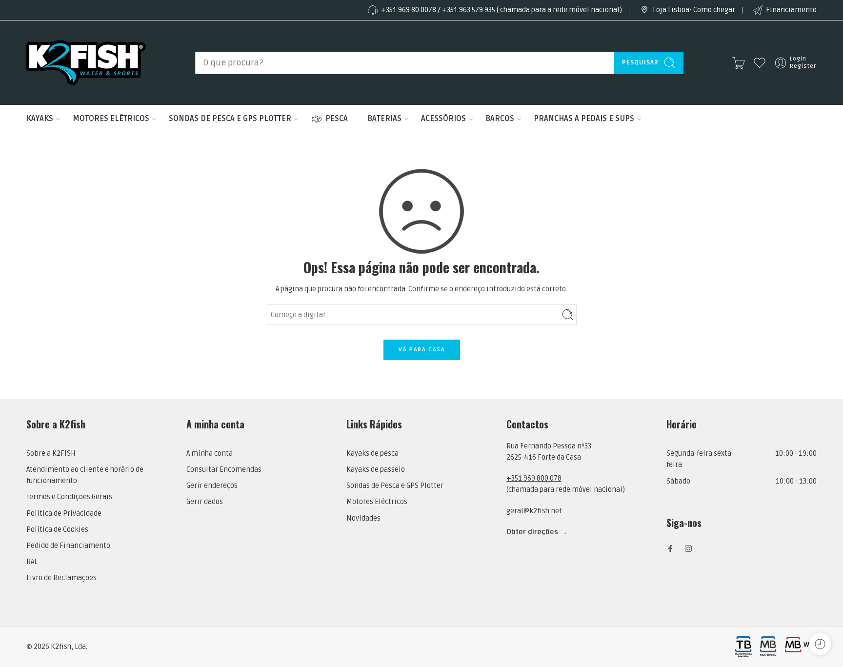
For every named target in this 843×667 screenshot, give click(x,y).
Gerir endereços (212, 486)
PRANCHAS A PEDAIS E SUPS (584, 118)
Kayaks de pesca (372, 453)
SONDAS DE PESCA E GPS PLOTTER (230, 118)
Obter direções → (536, 532)
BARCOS (499, 118)
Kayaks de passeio (375, 469)
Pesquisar (640, 62)
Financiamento (791, 10)
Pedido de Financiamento (68, 546)
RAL (32, 562)
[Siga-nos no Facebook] (670, 548)
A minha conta (209, 453)
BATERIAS (384, 118)
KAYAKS (39, 118)
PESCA (336, 118)
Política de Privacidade (63, 513)
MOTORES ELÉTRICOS (111, 118)
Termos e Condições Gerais (69, 497)
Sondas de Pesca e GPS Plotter (394, 486)
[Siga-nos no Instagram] (688, 548)
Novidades (363, 518)
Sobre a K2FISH (51, 453)
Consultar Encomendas (223, 469)
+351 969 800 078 (534, 478)
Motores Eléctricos (376, 502)
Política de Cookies (57, 530)
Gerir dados (204, 502)
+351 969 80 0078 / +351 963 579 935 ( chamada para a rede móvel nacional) (501, 10)
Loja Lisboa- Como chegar (694, 10)
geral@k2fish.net (534, 511)
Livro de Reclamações (61, 578)
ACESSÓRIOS (443, 118)
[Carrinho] (738, 63)
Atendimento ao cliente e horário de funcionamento (84, 475)
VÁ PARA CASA (422, 349)
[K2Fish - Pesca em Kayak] (86, 62)
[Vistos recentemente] (820, 644)
